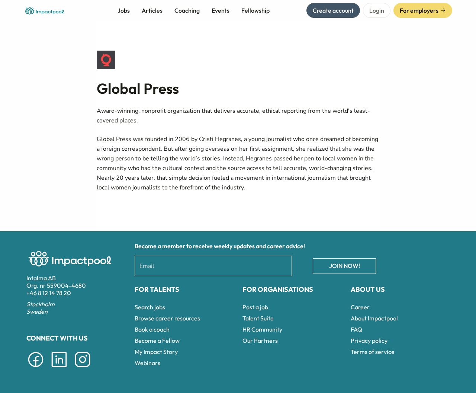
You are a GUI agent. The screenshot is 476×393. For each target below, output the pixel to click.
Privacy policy (369, 340)
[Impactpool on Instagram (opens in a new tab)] (82, 368)
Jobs (124, 10)
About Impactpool (374, 318)
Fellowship (255, 10)
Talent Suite (258, 318)
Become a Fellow (157, 340)
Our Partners (260, 340)
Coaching (187, 10)
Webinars (147, 363)
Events (220, 10)
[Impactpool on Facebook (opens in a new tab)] (35, 368)
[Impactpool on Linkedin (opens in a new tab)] (59, 368)
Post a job (255, 307)
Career (360, 307)
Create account (333, 10)
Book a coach (152, 329)
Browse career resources (167, 318)
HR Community (262, 329)
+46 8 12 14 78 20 (48, 293)
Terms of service (373, 351)
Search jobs (150, 307)
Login (376, 10)
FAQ (356, 329)
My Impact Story (156, 351)
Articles (152, 10)
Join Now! (344, 265)
